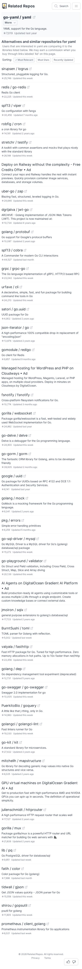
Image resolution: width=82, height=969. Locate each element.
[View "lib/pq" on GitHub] (14, 850)
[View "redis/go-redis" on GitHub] (28, 87)
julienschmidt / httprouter (22, 810)
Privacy (35, 957)
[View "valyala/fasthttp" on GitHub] (31, 646)
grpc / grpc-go (13, 269)
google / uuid (12, 476)
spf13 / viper (11, 105)
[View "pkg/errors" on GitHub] (22, 520)
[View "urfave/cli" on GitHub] (20, 287)
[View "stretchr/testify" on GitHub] (30, 142)
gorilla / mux (11, 828)
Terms (47, 957)
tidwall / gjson (13, 887)
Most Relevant (24, 59)
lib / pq (7, 850)
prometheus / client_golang (23, 924)
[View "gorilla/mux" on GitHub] (23, 828)
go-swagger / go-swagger (23, 687)
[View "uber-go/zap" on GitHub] (25, 191)
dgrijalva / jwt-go (15, 210)
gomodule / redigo (16, 350)
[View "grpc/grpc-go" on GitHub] (27, 268)
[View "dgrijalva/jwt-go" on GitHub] (31, 209)
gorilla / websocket (17, 413)
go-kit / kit (10, 742)
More (8, 22)
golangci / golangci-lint (20, 724)
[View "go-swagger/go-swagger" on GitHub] (46, 687)
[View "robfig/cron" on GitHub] (24, 124)
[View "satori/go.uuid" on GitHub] (27, 309)
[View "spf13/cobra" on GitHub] (25, 250)
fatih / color (11, 869)
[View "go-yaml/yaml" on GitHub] (34, 17)
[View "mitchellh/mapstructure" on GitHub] (43, 760)
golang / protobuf (16, 232)
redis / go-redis (14, 87)
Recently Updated (63, 59)
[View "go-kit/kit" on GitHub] (20, 742)
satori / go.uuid (14, 309)
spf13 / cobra (12, 250)
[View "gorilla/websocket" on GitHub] (34, 413)
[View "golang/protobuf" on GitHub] (32, 231)
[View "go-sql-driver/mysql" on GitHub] (37, 538)
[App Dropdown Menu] (76, 6)
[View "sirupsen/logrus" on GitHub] (30, 68)
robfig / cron (12, 124)
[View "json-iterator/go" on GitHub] (31, 327)
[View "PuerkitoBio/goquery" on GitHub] (38, 705)
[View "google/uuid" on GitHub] (24, 476)
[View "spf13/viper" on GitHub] (23, 105)
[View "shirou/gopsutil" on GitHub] (29, 905)
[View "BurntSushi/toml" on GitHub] (31, 628)
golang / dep (12, 669)
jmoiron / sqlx (12, 610)
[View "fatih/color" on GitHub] (22, 868)
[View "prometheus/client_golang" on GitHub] (47, 923)
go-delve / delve (14, 435)
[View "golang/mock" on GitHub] (26, 498)
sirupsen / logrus (15, 69)
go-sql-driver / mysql (18, 539)
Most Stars (43, 59)
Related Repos (21, 6)
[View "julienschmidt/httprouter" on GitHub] (44, 809)
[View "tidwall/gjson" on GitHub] (26, 887)
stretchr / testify (15, 142)
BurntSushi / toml (15, 628)
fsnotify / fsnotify (16, 395)
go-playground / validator (22, 561)
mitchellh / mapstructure (21, 761)
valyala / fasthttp (15, 647)
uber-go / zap (12, 191)
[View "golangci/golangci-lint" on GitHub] (40, 724)
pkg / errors (11, 520)
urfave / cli (10, 287)
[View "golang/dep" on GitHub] (24, 668)
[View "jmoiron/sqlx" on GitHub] (25, 609)
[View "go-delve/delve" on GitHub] (29, 435)
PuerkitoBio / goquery (19, 706)
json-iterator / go (15, 328)
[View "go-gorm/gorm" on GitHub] (29, 453)
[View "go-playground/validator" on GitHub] (45, 561)
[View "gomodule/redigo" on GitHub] (33, 349)
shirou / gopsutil (14, 905)
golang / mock (13, 498)
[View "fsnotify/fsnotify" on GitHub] (32, 394)
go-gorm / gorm (14, 454)
